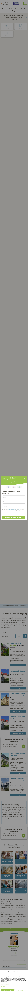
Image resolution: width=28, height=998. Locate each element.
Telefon (5, 506)
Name (4, 501)
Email (4, 497)
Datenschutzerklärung (12, 509)
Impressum (3, 986)
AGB (18, 509)
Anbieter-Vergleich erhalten (13, 517)
